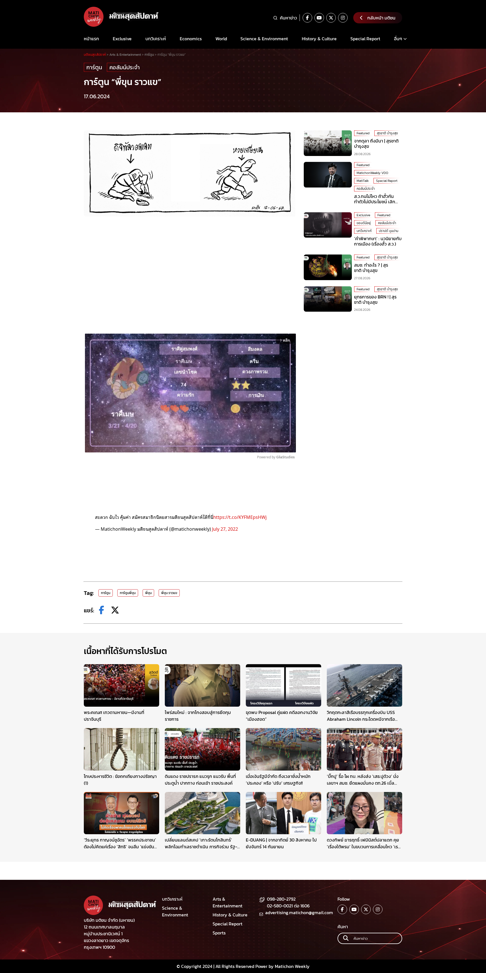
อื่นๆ (398, 38)
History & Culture (319, 38)
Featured (363, 133)
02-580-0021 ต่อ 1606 (288, 905)
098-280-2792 (281, 899)
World (221, 38)
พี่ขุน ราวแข (169, 592)
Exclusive (122, 38)
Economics (191, 38)
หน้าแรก (91, 38)
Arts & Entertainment (227, 902)
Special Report (365, 38)
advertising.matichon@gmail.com (299, 912)
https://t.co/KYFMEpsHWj (240, 517)
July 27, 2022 (225, 528)
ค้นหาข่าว (288, 17)
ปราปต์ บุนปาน (388, 230)
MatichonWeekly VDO (372, 172)
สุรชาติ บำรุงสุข (387, 133)
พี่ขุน (148, 592)
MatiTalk (363, 180)
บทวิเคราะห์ (155, 38)
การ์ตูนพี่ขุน (128, 592)
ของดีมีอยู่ (364, 223)
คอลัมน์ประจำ (124, 67)
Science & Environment (264, 38)
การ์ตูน (94, 67)
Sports (219, 932)
